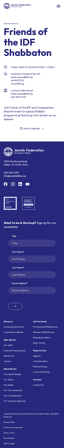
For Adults (8, 385)
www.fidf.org (17, 83)
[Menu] (58, 6)
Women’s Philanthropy (43, 332)
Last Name (17, 267)
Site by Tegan (9, 443)
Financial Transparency (15, 350)
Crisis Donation (40, 361)
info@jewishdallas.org (15, 175)
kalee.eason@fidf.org (22, 77)
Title (14, 236)
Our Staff (8, 345)
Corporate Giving (41, 372)
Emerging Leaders (41, 337)
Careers (8, 361)
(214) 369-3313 (11, 172)
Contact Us (38, 385)
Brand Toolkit (9, 438)
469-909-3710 (18, 97)
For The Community (13, 390)
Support (37, 356)
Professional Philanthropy (45, 327)
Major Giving (39, 343)
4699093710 (17, 80)
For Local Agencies (13, 395)
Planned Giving (40, 366)
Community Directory (14, 327)
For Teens (8, 379)
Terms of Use (9, 433)
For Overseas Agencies (15, 401)
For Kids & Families (12, 374)
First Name (17, 251)
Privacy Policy (9, 422)
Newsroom (9, 356)
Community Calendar (14, 332)
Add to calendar (31, 128)
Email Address (19, 283)
